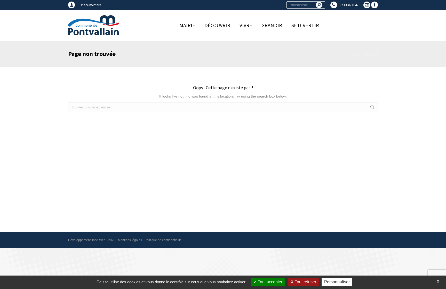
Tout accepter (269, 282)
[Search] (319, 5)
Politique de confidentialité (163, 240)
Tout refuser (305, 282)
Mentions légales (130, 240)
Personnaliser (337, 282)
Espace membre (90, 5)
